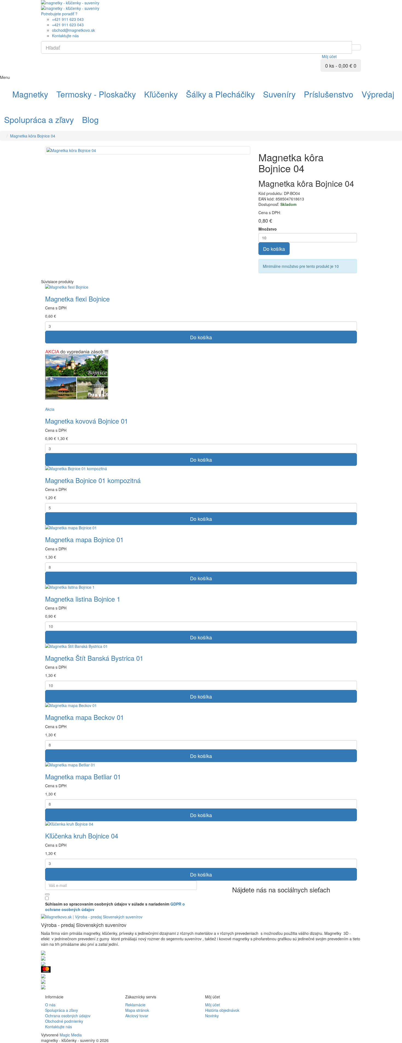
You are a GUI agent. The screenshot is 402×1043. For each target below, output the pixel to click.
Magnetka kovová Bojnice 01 (86, 421)
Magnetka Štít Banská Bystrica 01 (94, 658)
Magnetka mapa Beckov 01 (84, 717)
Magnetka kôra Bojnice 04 (32, 136)
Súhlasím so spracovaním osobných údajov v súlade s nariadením (115, 906)
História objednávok (222, 1010)
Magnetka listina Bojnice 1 (82, 599)
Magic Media (71, 1035)
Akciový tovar (136, 1015)
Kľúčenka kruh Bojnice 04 (81, 835)
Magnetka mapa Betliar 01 (83, 776)
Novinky (212, 1015)
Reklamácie (135, 1004)
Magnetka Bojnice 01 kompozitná (93, 480)
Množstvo (267, 229)
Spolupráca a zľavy (61, 1010)
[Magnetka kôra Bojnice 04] (147, 150)
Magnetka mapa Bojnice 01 (84, 539)
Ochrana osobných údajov (68, 1015)
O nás (50, 1004)
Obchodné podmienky (64, 1021)
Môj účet (212, 1004)
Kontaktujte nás (58, 1026)
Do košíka (274, 248)
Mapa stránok (137, 1010)
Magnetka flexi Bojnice (77, 298)
